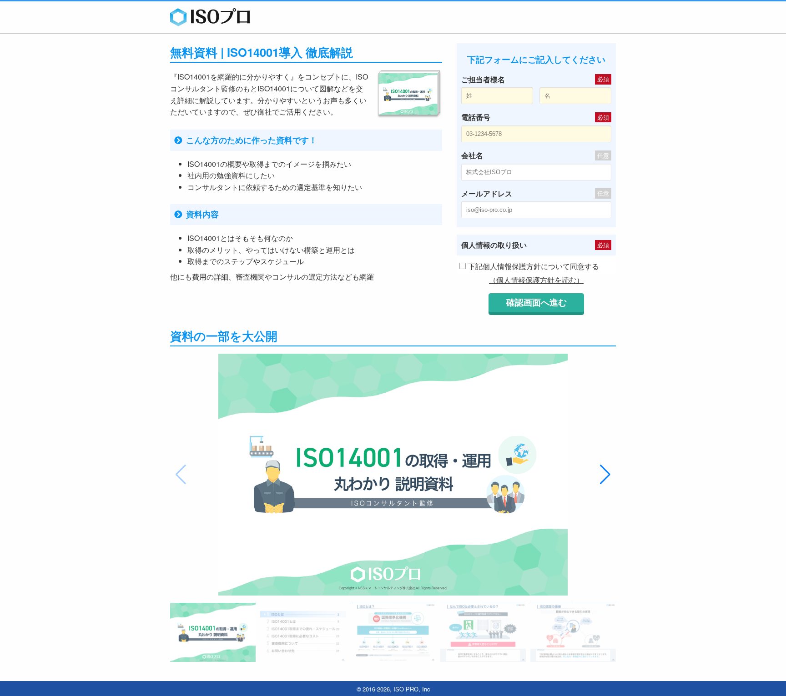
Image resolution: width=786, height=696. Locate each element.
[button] (605, 475)
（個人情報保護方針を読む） (536, 280)
